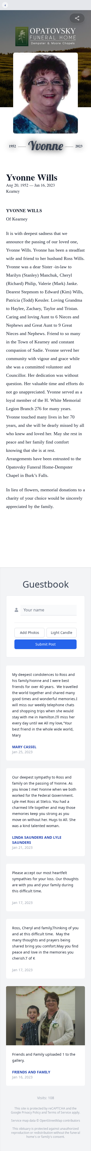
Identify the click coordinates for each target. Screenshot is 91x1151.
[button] (45, 1015)
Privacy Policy (31, 1112)
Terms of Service (59, 1112)
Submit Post (45, 644)
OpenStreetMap (51, 1120)
